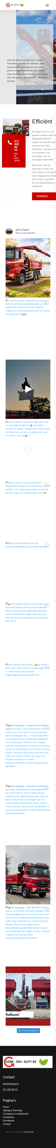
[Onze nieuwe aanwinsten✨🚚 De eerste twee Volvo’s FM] (28, 692)
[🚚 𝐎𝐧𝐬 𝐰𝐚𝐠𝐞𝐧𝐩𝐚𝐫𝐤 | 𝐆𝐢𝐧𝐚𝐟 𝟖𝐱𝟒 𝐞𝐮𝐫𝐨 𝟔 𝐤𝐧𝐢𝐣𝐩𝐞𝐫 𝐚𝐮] (28, 753)
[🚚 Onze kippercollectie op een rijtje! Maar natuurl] (28, 632)
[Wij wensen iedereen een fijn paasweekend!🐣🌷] (28, 267)
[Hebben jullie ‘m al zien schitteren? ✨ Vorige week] (28, 510)
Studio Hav (28, 1131)
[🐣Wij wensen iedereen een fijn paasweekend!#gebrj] (28, 571)
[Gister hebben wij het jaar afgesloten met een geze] (28, 450)
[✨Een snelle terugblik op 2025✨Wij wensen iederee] (28, 389)
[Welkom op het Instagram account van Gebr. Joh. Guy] (28, 996)
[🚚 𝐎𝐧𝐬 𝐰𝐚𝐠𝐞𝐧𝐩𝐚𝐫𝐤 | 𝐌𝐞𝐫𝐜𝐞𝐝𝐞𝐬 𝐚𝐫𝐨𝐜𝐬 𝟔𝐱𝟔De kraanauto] (28, 874)
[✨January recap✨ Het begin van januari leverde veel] (28, 328)
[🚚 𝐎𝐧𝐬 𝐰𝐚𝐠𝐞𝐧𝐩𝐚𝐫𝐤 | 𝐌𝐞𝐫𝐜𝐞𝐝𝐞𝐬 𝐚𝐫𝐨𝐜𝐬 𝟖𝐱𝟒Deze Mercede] (28, 814)
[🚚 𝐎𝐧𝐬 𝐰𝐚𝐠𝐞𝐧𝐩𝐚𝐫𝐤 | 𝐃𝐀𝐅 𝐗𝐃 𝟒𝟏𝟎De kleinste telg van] (28, 935)
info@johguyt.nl (11, 1084)
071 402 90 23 (10, 1089)
